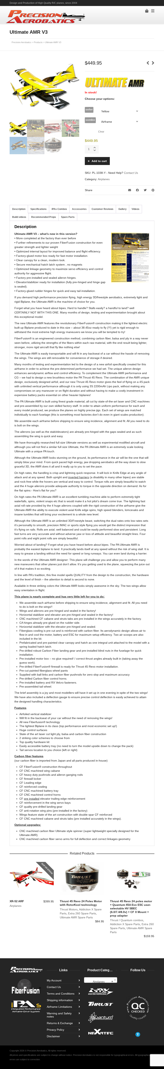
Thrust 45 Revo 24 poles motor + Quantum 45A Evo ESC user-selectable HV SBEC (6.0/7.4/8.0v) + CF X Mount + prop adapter (131, 908)
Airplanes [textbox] (103, 981)
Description (18, 209)
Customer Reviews (102, 209)
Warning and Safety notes (59, 1015)
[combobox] (100, 980)
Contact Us (131, 172)
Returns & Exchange (60, 1023)
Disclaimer (53, 1036)
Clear (101, 131)
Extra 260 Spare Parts (82, 913)
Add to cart (99, 161)
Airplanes (104, 179)
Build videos (19, 217)
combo (90, 119)
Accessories (79, 209)
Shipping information (60, 1000)
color (89, 109)
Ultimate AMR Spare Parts (76, 917)
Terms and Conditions (60, 993)
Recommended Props (43, 217)
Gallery (122, 209)
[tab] (19, 209)
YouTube (148, 3)
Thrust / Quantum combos (126, 920)
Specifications (38, 209)
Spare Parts (68, 217)
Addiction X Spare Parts (125, 924)
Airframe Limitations (59, 1006)
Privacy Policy (55, 1029)
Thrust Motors (69, 909)
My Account (54, 980)
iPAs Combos (59, 209)
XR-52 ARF (17, 901)
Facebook (142, 3)
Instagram (154, 3)
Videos (135, 209)
